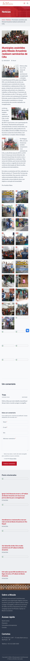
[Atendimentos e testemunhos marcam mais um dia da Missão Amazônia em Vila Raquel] (15, 510)
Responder (24, 397)
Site (4, 432)
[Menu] (24, 3)
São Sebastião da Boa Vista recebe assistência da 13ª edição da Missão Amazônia (13, 548)
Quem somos (5, 621)
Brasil (14, 60)
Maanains (5, 623)
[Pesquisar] (27, 3)
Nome (5, 422)
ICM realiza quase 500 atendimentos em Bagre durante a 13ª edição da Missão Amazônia (14, 574)
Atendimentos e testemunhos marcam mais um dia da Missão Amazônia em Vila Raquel (14, 522)
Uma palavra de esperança (9, 625)
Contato (4, 627)
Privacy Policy (13, 458)
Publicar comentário (9, 463)
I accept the (10, 458)
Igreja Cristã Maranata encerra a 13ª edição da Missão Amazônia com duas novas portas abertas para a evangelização (15, 496)
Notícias (8, 20)
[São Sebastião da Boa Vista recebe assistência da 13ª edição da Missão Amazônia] (15, 536)
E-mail (5, 427)
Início (3, 20)
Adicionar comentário (9, 438)
